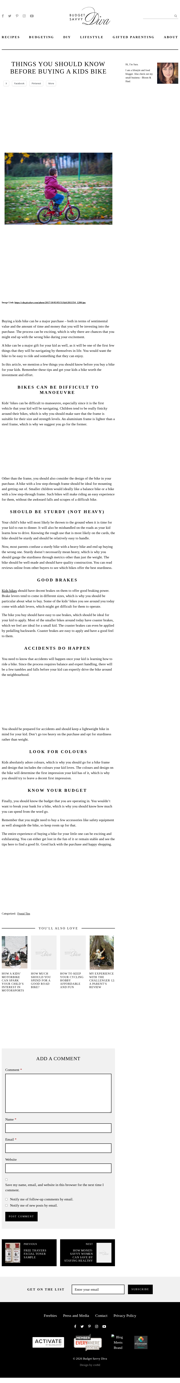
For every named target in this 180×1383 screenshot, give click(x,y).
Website (11, 1159)
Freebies (50, 1315)
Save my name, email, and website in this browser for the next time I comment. (54, 1187)
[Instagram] (24, 16)
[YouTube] (32, 16)
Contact (101, 1315)
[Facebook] (2, 16)
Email (11, 1139)
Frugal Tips (23, 913)
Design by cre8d (90, 1365)
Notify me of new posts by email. (34, 1205)
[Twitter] (10, 16)
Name (10, 1119)
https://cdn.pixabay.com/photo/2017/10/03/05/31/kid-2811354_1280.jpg (50, 302)
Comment (13, 1070)
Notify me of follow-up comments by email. (41, 1199)
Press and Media (76, 1315)
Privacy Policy (125, 1315)
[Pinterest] (17, 16)
